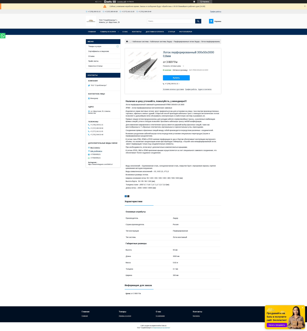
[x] (128, 197)
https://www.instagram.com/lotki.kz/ (100, 164)
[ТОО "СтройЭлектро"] (91, 25)
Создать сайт (121, 2)
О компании (160, 316)
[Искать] (198, 21)
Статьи (171, 32)
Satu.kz (164, 325)
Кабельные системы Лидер (161, 42)
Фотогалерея (185, 32)
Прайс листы (93, 61)
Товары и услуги (108, 32)
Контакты (136, 32)
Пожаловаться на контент (161, 328)
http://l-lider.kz (95, 148)
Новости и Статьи (95, 66)
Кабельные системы (141, 42)
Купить (176, 78)
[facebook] (126, 197)
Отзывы (91, 56)
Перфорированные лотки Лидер (187, 42)
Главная (92, 32)
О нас (125, 32)
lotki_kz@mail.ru (96, 151)
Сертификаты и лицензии (98, 51)
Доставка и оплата (155, 32)
